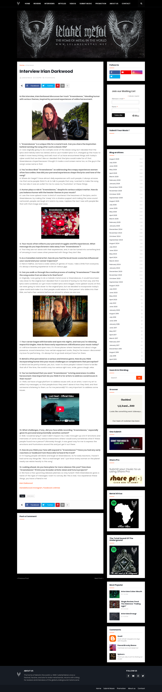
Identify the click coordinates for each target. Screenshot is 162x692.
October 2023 (125, 278)
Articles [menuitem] (62, 3)
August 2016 (125, 352)
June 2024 (125, 250)
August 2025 (125, 201)
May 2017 (125, 331)
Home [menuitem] (27, 3)
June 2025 (125, 208)
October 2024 (125, 236)
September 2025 (125, 198)
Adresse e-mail (118, 99)
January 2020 (125, 310)
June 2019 (125, 321)
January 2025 (125, 226)
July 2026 (125, 162)
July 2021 (125, 303)
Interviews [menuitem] (49, 3)
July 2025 (125, 205)
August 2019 (125, 313)
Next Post (98, 578)
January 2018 (125, 324)
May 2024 (125, 254)
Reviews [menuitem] (37, 3)
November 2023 (125, 275)
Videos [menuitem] (73, 3)
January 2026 (125, 183)
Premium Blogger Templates (29, 688)
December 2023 (125, 271)
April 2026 (125, 173)
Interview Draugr (129, 614)
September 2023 (125, 282)
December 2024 (125, 229)
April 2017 (125, 335)
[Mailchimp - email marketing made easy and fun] (135, 118)
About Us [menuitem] (114, 3)
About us (131, 688)
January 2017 (125, 345)
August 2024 (125, 243)
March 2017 (125, 338)
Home (22, 65)
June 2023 (125, 292)
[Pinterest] (58, 86)
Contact (141, 688)
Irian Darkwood (26, 483)
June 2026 (125, 166)
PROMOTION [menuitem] (100, 3)
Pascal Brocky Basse (127, 645)
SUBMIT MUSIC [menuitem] (86, 3)
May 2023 (125, 296)
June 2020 (125, 306)
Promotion (121, 688)
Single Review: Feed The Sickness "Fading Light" (131, 603)
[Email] (62, 86)
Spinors (121, 654)
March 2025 (125, 219)
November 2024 (125, 233)
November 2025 (125, 191)
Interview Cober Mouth (131, 591)
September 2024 (125, 240)
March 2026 (125, 176)
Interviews (30, 65)
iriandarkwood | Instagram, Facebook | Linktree (40, 488)
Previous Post (23, 578)
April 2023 (125, 299)
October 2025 (125, 194)
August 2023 (125, 285)
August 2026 (125, 159)
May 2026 (125, 169)
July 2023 (125, 289)
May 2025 (125, 212)
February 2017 (125, 342)
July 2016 (125, 356)
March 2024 (125, 261)
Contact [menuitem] (126, 3)
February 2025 (125, 222)
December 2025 (125, 187)
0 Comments (50, 78)
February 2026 (125, 180)
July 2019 (125, 317)
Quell (120, 636)
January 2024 (125, 268)
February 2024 (125, 264)
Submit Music (109, 688)
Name (115, 107)
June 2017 (125, 328)
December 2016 (125, 349)
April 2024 (125, 257)
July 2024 (125, 247)
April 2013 (125, 359)
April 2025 (125, 215)
